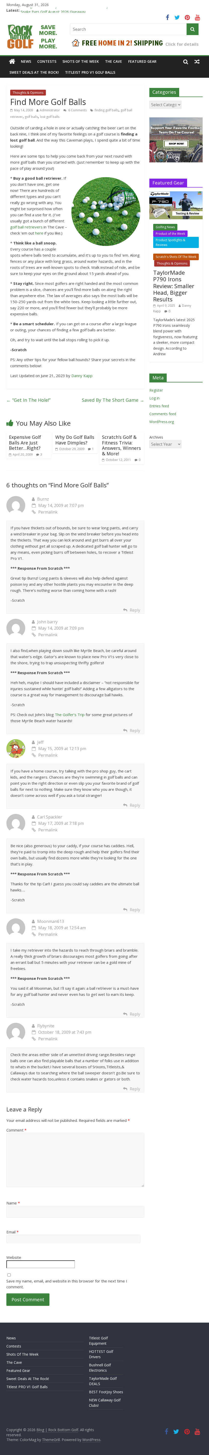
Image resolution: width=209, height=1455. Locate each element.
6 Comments (77, 110)
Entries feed (159, 406)
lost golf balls (49, 117)
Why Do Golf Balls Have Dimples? (74, 440)
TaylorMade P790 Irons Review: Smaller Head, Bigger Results (173, 286)
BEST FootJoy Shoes (106, 1391)
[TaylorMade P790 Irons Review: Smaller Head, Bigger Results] (176, 194)
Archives (156, 437)
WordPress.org (161, 421)
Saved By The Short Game (113, 400)
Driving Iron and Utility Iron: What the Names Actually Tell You (72, 10)
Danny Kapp (82, 375)
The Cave (113, 61)
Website (13, 1257)
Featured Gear (142, 61)
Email (12, 1231)
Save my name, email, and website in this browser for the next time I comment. (66, 1283)
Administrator (50, 110)
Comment (16, 1130)
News (26, 61)
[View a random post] (197, 61)
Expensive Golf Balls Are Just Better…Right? (25, 442)
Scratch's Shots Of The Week (176, 257)
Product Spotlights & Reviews (170, 242)
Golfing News (165, 227)
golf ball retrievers (26, 226)
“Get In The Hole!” (28, 400)
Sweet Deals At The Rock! (34, 72)
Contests (46, 61)
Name (13, 1202)
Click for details (182, 44)
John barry (47, 622)
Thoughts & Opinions (28, 92)
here (39, 233)
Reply (135, 610)
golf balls (31, 117)
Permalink (48, 512)
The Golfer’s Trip (70, 714)
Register (156, 390)
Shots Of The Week (80, 61)
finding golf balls (107, 110)
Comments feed (162, 413)
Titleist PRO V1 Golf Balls (90, 72)
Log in (154, 398)
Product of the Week (170, 233)
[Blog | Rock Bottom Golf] (12, 61)
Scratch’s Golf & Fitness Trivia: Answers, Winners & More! (121, 445)
